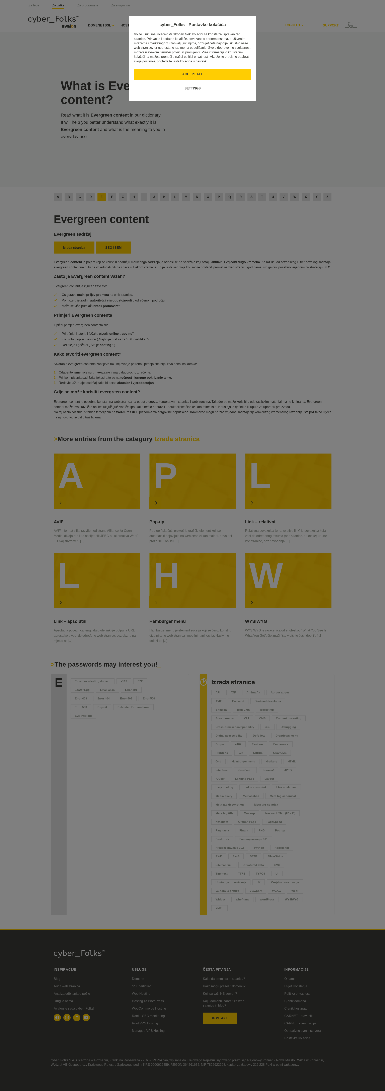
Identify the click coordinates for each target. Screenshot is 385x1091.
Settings (192, 88)
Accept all (192, 74)
